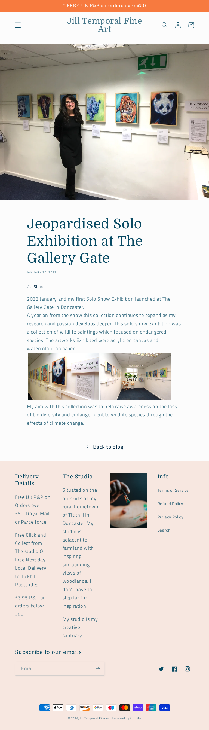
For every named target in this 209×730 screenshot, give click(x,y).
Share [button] (39, 286)
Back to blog (108, 447)
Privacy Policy (170, 517)
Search (164, 530)
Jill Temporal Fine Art (95, 718)
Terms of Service (173, 490)
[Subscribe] (97, 669)
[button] (17, 25)
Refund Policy (170, 503)
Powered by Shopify (126, 718)
